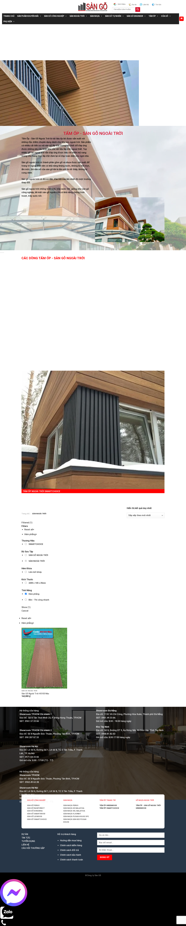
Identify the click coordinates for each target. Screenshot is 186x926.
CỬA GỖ (164, 16)
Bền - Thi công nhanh (39, 600)
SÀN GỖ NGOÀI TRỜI (38, 555)
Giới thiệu (121, 4)
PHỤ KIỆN (7, 21)
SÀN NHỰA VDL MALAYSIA (74, 811)
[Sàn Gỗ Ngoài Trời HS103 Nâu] (44, 658)
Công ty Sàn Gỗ (94, 875)
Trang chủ (26, 514)
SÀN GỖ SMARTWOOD (36, 814)
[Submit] (137, 9)
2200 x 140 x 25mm (37, 583)
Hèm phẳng (34, 594)
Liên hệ (146, 5)
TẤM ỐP (152, 16)
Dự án (134, 5)
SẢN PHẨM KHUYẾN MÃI (28, 16)
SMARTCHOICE (36, 544)
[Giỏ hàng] (181, 19)
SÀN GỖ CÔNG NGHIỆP (54, 16)
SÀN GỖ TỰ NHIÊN (113, 16)
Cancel (25, 610)
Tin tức (158, 5)
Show (26, 607)
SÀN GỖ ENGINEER (135, 16)
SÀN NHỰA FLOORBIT (72, 814)
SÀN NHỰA (95, 16)
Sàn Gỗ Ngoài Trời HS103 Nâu (35, 693)
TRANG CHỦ (8, 16)
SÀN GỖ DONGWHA (35, 811)
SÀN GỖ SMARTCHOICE (37, 819)
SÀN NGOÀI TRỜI (77, 16)
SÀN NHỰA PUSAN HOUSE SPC (76, 816)
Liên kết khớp (35, 572)
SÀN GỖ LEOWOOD (34, 816)
